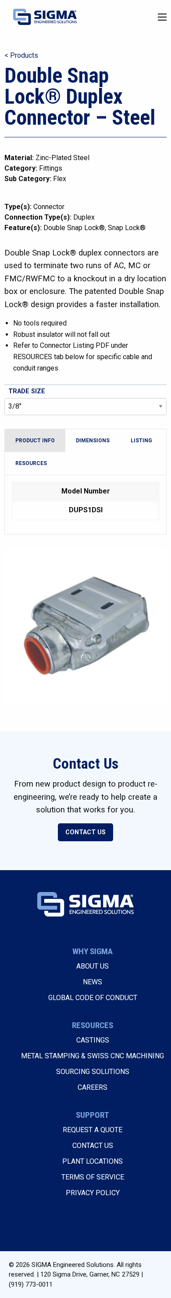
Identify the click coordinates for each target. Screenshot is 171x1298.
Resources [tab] (31, 463)
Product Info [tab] (35, 440)
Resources (92, 1025)
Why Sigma (92, 951)
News (92, 982)
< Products (21, 55)
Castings (92, 1040)
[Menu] (162, 17)
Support (92, 1115)
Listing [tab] (141, 440)
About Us (92, 966)
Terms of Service (92, 1177)
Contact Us (85, 832)
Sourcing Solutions (92, 1071)
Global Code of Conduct (92, 998)
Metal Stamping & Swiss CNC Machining (92, 1056)
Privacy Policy (93, 1193)
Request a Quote (92, 1130)
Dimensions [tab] (93, 440)
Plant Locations (92, 1161)
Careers (92, 1087)
